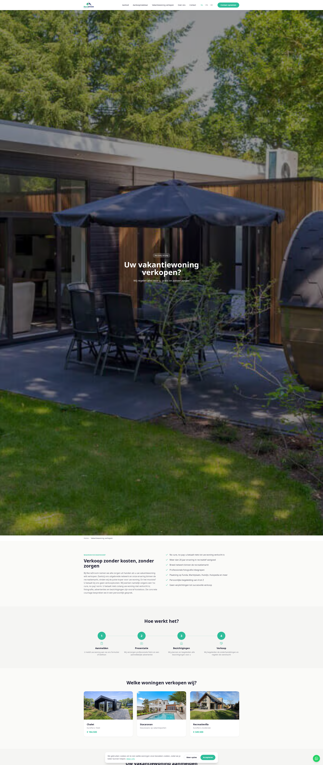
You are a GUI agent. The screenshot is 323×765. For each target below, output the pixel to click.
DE (211, 5)
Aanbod (125, 5)
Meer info (131, 759)
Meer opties (191, 757)
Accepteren (208, 757)
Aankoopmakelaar (140, 5)
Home (86, 538)
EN (207, 5)
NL (202, 5)
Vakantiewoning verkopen (163, 5)
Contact (193, 5)
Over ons (181, 5)
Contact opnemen (228, 5)
